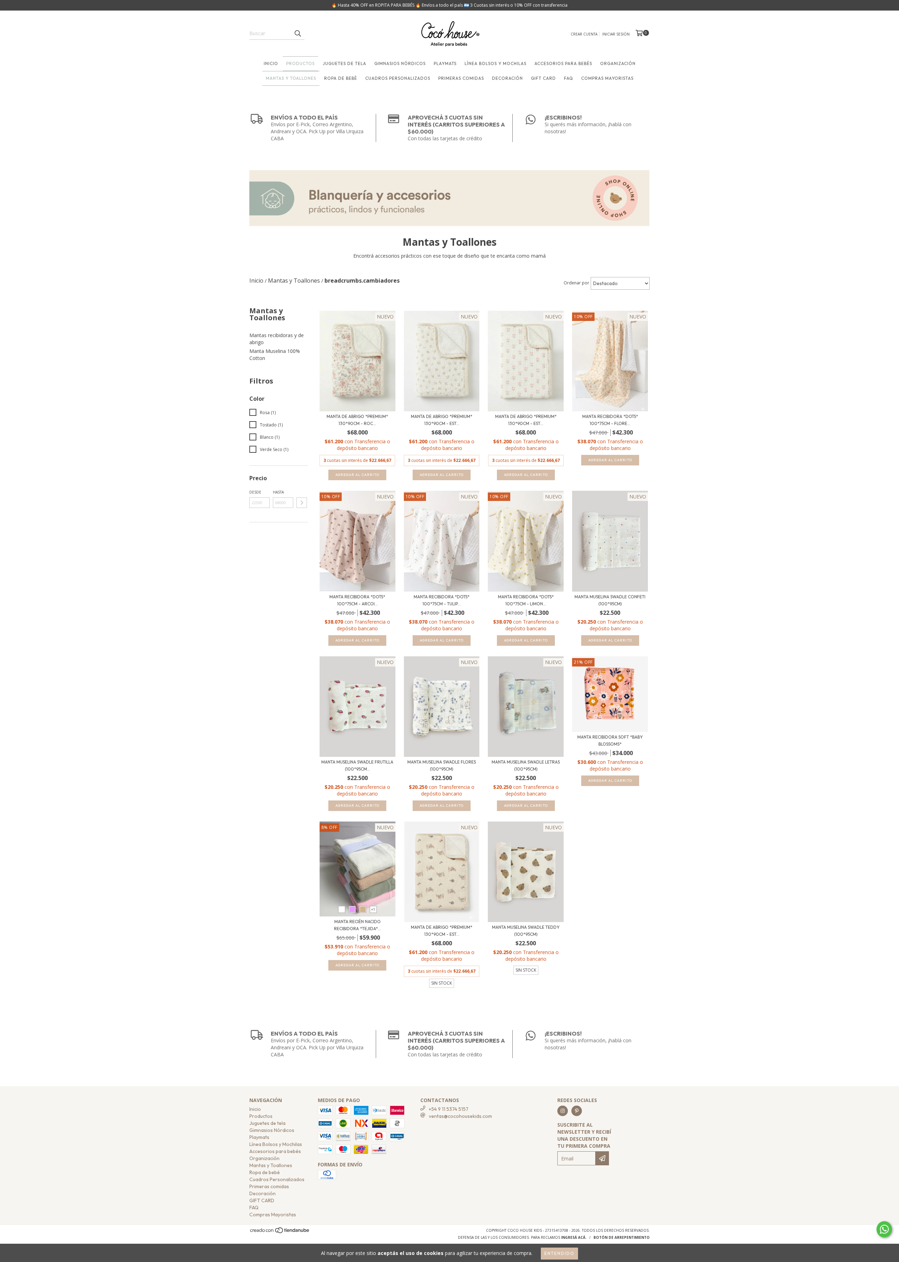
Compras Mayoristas (607, 78)
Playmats (445, 63)
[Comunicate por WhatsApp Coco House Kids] (884, 1229)
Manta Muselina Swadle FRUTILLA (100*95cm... (357, 765)
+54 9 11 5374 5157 (448, 1109)
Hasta (278, 492)
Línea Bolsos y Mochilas (495, 63)
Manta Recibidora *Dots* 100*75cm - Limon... (526, 600)
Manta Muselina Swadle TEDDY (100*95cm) (525, 931)
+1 (373, 909)
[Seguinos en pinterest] (576, 1111)
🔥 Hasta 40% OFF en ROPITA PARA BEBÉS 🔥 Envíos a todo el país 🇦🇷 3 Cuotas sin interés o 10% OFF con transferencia (449, 5)
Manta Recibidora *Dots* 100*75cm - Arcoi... (357, 600)
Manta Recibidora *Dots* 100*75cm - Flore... (610, 420)
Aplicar (301, 502)
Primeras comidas (461, 78)
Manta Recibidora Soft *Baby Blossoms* (610, 740)
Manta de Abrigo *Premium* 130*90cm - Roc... (357, 420)
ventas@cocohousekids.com (460, 1116)
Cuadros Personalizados (397, 78)
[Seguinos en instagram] (562, 1111)
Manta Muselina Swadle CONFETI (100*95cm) (610, 600)
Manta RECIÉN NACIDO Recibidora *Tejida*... (357, 925)
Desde (255, 492)
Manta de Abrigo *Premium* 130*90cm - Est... (441, 420)
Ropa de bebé (340, 78)
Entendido (559, 1253)
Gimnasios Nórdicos (400, 63)
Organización (618, 63)
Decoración (507, 78)
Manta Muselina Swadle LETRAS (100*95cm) (526, 765)
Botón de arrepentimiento (621, 1237)
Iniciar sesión (616, 34)
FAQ (568, 78)
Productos (300, 63)
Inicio (271, 63)
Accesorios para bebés (563, 63)
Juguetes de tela (344, 63)
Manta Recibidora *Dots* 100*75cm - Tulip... (442, 600)
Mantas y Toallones (291, 78)
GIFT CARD (543, 78)
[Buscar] (297, 33)
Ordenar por (576, 283)
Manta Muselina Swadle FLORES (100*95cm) (441, 765)
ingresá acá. (573, 1237)
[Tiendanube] (280, 1232)
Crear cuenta (584, 34)
